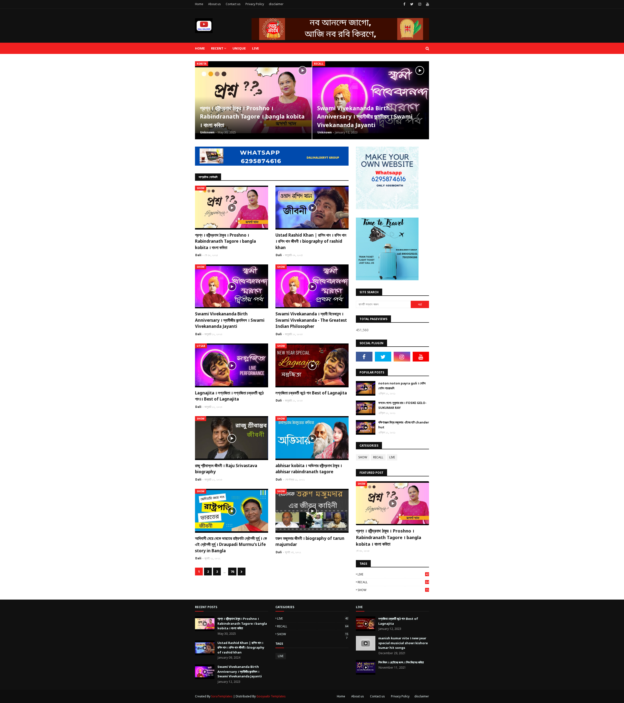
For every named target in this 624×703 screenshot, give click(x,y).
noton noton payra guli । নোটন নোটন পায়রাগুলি (402, 385)
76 (232, 571)
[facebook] (404, 4)
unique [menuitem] (239, 48)
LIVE (392, 457)
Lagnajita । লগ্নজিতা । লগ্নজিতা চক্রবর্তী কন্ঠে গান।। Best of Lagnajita (229, 396)
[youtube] (427, 4)
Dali (198, 255)
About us (214, 4)
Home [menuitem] (200, 48)
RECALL (378, 457)
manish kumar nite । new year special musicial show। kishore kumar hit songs (403, 643)
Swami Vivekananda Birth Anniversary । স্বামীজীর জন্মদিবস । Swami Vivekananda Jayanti (364, 116)
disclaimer (276, 4)
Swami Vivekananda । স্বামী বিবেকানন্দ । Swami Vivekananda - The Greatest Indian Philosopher (311, 320)
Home (199, 4)
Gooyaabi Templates (271, 696)
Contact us (233, 4)
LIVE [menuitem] (255, 48)
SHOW (362, 457)
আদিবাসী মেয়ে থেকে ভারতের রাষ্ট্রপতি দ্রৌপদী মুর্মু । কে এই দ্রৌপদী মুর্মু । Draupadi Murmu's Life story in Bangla (231, 544)
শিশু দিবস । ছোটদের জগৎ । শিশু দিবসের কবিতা (401, 662)
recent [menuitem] (217, 48)
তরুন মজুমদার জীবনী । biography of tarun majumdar (309, 541)
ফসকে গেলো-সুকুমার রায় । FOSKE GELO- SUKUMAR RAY (402, 405)
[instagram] (419, 4)
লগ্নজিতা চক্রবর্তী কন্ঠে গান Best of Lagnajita (311, 393)
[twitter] (412, 4)
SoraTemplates (222, 696)
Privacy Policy (254, 4)
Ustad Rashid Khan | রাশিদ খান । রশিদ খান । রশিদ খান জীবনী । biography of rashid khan (310, 241)
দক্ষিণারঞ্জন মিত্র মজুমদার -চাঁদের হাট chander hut (403, 424)
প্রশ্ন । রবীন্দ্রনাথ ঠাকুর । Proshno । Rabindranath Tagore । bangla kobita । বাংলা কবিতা (252, 116)
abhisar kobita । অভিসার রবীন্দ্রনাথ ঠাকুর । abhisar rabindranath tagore (308, 469)
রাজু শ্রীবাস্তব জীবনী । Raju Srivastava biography (226, 469)
